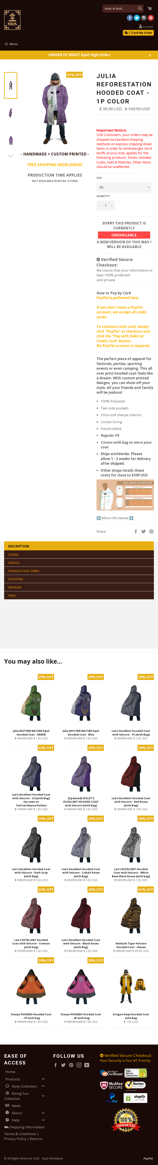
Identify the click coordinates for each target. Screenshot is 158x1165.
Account (148, 26)
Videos (13, 563)
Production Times (23, 571)
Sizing (13, 554)
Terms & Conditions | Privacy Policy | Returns (23, 1136)
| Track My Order (140, 33)
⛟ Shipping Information (24, 1127)
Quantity (103, 196)
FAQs (12, 595)
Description (18, 546)
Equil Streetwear (52, 1158)
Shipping (15, 579)
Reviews (14, 587)
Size (99, 178)
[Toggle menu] (43, 1079)
